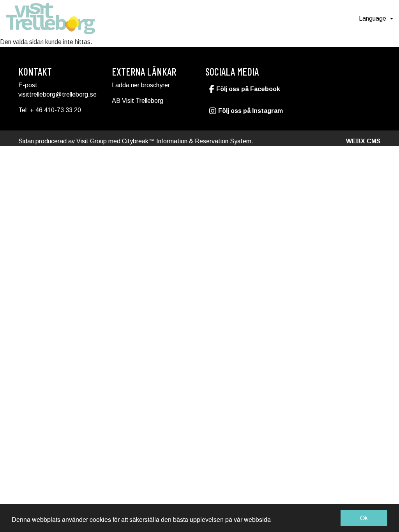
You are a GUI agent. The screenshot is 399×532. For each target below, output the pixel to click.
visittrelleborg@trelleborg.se (57, 94)
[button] (376, 18)
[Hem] (50, 18)
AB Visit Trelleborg (137, 100)
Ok (364, 517)
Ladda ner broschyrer (141, 85)
